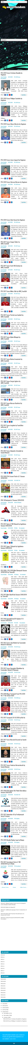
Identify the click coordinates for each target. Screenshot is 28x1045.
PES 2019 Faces (17, 77)
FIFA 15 (2, 966)
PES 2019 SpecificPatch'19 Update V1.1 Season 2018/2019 (12, 619)
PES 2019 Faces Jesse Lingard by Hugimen (13, 160)
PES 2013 (3, 990)
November (6, 1015)
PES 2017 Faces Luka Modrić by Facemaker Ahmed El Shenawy (13, 643)
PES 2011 (3, 985)
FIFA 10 (2, 957)
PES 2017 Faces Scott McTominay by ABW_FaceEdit (11, 266)
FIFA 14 (2, 964)
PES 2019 (16, 623)
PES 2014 (3, 992)
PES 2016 (3, 997)
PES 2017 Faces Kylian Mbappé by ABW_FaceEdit (10, 338)
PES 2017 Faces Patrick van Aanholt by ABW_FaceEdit (12, 316)
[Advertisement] (14, 23)
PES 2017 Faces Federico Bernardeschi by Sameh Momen (13, 766)
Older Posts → (23, 887)
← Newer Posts (5, 887)
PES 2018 (16, 480)
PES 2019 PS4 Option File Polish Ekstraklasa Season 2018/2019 (13, 791)
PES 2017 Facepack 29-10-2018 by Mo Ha (13, 717)
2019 (3, 1009)
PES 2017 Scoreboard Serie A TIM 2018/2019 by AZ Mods (11, 863)
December (6, 1013)
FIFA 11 (2, 959)
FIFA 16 (2, 968)
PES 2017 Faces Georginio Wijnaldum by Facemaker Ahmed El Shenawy (12, 669)
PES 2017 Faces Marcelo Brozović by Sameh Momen (13, 740)
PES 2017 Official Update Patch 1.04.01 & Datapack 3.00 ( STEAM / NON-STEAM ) (13, 904)
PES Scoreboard (17, 866)
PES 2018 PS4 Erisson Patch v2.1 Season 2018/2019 (13, 477)
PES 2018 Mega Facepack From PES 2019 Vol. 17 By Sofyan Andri (13, 694)
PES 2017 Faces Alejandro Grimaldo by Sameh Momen (12, 451)
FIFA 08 (3, 955)
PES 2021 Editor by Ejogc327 (8, 907)
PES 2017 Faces (17, 246)
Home (14, 887)
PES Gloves (16, 574)
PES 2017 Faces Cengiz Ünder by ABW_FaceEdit (10, 242)
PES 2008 (3, 979)
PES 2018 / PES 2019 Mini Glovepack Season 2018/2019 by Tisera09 (14, 571)
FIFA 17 (2, 970)
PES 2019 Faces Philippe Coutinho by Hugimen (11, 99)
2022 (3, 1003)
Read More (24, 95)
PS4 (19, 480)
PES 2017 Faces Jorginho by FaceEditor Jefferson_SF (12, 426)
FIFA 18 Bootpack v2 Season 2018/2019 (12, 500)
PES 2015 (3, 994)
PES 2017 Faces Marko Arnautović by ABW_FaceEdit (11, 360)
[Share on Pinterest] (9, 95)
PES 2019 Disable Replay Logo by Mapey (12, 840)
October (6, 1017)
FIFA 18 (15, 502)
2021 (3, 1005)
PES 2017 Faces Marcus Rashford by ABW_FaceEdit (11, 404)
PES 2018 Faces (17, 698)
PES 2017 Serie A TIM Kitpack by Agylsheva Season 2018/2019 (13, 525)
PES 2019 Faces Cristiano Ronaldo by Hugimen (11, 73)
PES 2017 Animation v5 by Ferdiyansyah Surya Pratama (12, 815)
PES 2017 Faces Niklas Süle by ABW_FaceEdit (14, 291)
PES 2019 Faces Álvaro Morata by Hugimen (13, 124)
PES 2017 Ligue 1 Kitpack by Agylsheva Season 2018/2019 (12, 547)
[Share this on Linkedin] (11, 95)
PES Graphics (17, 818)
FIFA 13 (2, 961)
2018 (3, 1011)
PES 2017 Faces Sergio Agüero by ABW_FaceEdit (10, 382)
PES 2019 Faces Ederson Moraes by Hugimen (14, 182)
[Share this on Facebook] (5, 95)
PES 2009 (3, 981)
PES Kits (16, 528)
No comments (3, 78)
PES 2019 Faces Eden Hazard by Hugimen (13, 220)
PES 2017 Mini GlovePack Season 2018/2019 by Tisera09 (14, 595)
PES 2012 (3, 988)
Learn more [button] (12, 1038)
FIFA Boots (19, 502)
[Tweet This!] (7, 95)
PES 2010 (3, 983)
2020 (3, 1007)
